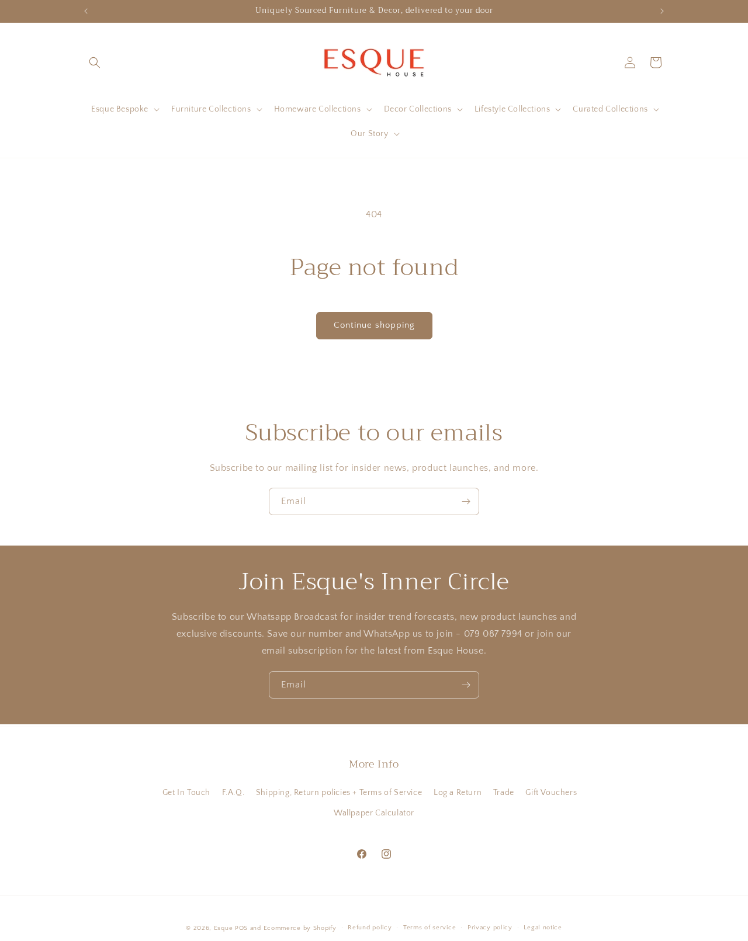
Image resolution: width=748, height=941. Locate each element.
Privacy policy (490, 927)
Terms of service (429, 927)
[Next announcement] (662, 11)
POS (241, 928)
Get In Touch (186, 792)
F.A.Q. (233, 792)
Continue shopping (374, 325)
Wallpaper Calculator (374, 813)
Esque (223, 928)
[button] (95, 62)
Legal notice (543, 927)
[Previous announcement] (86, 11)
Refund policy (370, 927)
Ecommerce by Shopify (300, 928)
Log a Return (458, 792)
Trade (503, 792)
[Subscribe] (466, 501)
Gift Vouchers (551, 792)
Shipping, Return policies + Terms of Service (339, 792)
